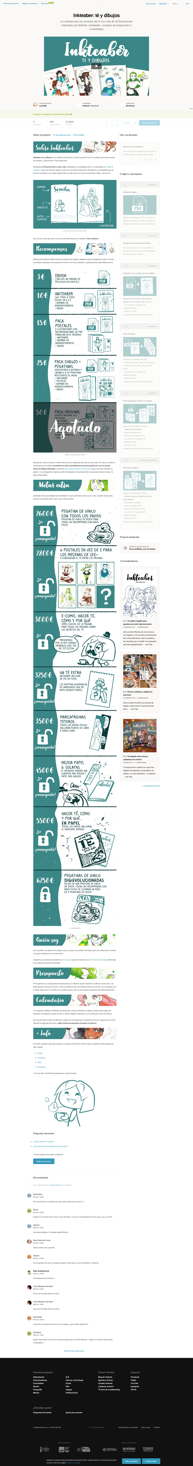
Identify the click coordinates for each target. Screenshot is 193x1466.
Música (36, 1392)
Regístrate (163, 3)
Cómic (68, 1383)
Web (39, 1062)
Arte (67, 1377)
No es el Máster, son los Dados (142, 549)
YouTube (134, 1383)
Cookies (157, 1427)
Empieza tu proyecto (30, 3)
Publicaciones (72, 1392)
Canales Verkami (105, 1383)
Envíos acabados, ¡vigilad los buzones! (137, 693)
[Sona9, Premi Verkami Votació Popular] (148, 1450)
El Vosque (66, 959)
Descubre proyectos (11, 3)
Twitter (109, 166)
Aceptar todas (151, 1461)
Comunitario (38, 1383)
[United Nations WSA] (83, 1450)
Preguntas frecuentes (42, 1412)
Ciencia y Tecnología (74, 1380)
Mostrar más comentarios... (75, 1351)
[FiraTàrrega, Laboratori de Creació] (129, 1449)
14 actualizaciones (61, 134)
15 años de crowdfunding (109, 1389)
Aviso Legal (145, 1427)
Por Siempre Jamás (98, 959)
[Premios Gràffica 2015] (45, 1450)
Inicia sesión (151, 3)
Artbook (86, 105)
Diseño (36, 1386)
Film (67, 1386)
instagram (37, 170)
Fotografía (37, 1389)
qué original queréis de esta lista (77, 468)
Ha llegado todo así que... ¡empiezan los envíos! (136, 758)
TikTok (133, 1389)
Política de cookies (73, 1463)
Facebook (41, 1067)
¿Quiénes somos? (106, 1386)
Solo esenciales (131, 1461)
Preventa (44, 3)
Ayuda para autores (74, 1412)
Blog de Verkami (105, 1377)
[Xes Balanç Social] (64, 1449)
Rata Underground (41, 1271)
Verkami (96, 3)
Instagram (135, 1386)
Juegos (69, 1389)
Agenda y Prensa (105, 1380)
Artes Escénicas (40, 1380)
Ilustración (95, 105)
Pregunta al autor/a (44, 1161)
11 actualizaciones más (151, 786)
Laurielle (43, 105)
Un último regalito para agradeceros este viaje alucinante (137, 622)
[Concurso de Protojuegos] (110, 1450)
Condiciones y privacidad (128, 1427)
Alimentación (38, 1377)
